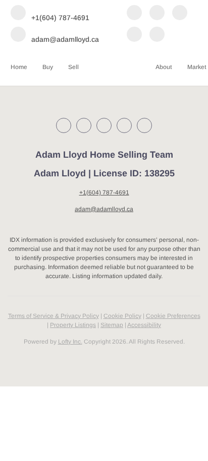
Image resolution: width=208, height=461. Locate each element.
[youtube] (134, 35)
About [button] (163, 67)
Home (19, 67)
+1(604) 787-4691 (104, 192)
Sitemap (111, 324)
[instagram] (179, 13)
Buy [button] (47, 67)
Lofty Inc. (70, 341)
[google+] (157, 35)
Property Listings (73, 324)
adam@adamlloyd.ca (104, 209)
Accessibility (144, 324)
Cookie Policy (122, 315)
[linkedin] (157, 13)
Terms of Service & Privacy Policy (53, 315)
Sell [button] (73, 67)
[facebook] (134, 13)
